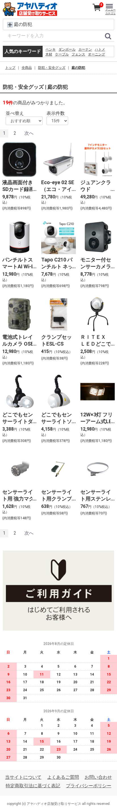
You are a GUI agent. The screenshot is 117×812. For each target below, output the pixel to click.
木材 (48, 54)
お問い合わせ (98, 777)
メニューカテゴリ (110, 11)
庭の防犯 (78, 68)
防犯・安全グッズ (51, 68)
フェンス (78, 54)
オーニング (96, 54)
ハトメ (100, 49)
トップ (10, 68)
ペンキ (50, 49)
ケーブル (62, 54)
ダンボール (67, 49)
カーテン (85, 49)
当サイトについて (23, 777)
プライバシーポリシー (88, 786)
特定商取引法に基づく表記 (33, 786)
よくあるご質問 (63, 777)
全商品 (27, 68)
